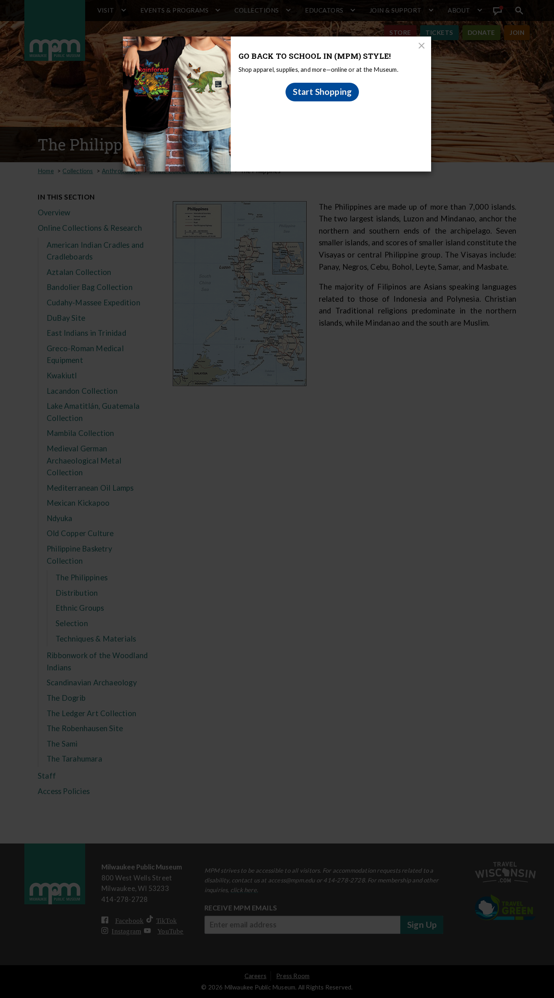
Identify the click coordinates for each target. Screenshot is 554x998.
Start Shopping (322, 91)
